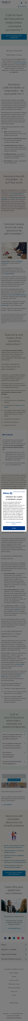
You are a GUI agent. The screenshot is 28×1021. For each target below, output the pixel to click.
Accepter (14, 528)
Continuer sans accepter (19, 491)
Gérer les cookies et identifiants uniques (13, 523)
